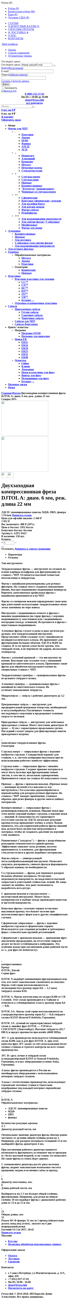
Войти (5, 68)
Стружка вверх (30, 176)
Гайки (25, 363)
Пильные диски (17, 384)
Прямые (26, 182)
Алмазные (14, 230)
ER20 (24, 348)
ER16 (24, 345)
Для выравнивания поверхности (41, 218)
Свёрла (12, 306)
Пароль (5, 74)
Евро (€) (12, 14)
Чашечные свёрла (32, 318)
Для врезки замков (32, 206)
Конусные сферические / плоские (41, 200)
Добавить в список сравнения (32, 548)
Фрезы (16, 393)
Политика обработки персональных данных (34, 1244)
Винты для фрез (31, 375)
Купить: (6, 539)
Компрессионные (31, 185)
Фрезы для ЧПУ (18, 128)
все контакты (34, 103)
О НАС (12, 35)
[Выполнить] (54, 65)
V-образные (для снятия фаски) (34, 243)
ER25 (24, 351)
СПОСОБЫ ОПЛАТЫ (21, 29)
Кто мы (12, 1241)
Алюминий (28, 158)
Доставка (13, 1258)
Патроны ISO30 (31, 333)
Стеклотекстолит (32, 170)
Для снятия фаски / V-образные (40, 221)
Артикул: (7, 533)
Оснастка (20, 360)
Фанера (26, 143)
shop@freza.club (34, 100)
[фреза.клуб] (8, 90)
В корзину (7, 116)
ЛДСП (25, 146)
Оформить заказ (11, 119)
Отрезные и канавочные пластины (36, 303)
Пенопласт (27, 155)
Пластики (27, 134)
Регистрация (16, 68)
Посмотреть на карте (20, 1288)
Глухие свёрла (30, 312)
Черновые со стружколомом (38, 191)
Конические (28, 270)
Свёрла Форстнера (26, 324)
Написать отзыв (22, 515)
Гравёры (13, 252)
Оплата (12, 1255)
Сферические (29, 197)
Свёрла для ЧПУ (25, 321)
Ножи (11, 387)
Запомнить (11, 87)
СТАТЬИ (13, 23)
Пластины (14, 276)
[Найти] (33, 107)
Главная (6, 393)
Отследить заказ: (10, 64)
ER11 (24, 342)
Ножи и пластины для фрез (37, 372)
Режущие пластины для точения (34, 279)
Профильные (29, 224)
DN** (24, 291)
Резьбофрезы (29, 212)
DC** (24, 288)
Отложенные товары (20, 55)
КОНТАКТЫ (15, 38)
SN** (24, 294)
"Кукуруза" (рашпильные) (37, 188)
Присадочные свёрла (27, 309)
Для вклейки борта (33, 203)
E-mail (4, 71)
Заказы (12, 49)
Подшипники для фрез (35, 378)
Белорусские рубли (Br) (21, 11)
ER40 (24, 357)
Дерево (25, 137)
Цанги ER (21, 339)
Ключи (25, 366)
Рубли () (13, 8)
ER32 (24, 354)
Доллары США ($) (18, 17)
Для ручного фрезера (20, 249)
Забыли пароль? (19, 74)
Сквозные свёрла (32, 315)
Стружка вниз (30, 179)
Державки (27, 369)
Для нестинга (23, 239)
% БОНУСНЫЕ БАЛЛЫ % (23, 26)
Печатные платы (31, 167)
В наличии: (8, 536)
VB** (24, 297)
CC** (24, 282)
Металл (26, 164)
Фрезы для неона (31, 227)
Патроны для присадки (35, 336)
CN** (24, 285)
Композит (27, 161)
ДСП (24, 149)
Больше (27, 300)
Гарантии (14, 1261)
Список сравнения (18, 52)
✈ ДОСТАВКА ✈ (18, 32)
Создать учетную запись (15, 81)
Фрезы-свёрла (30, 209)
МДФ (24, 140)
